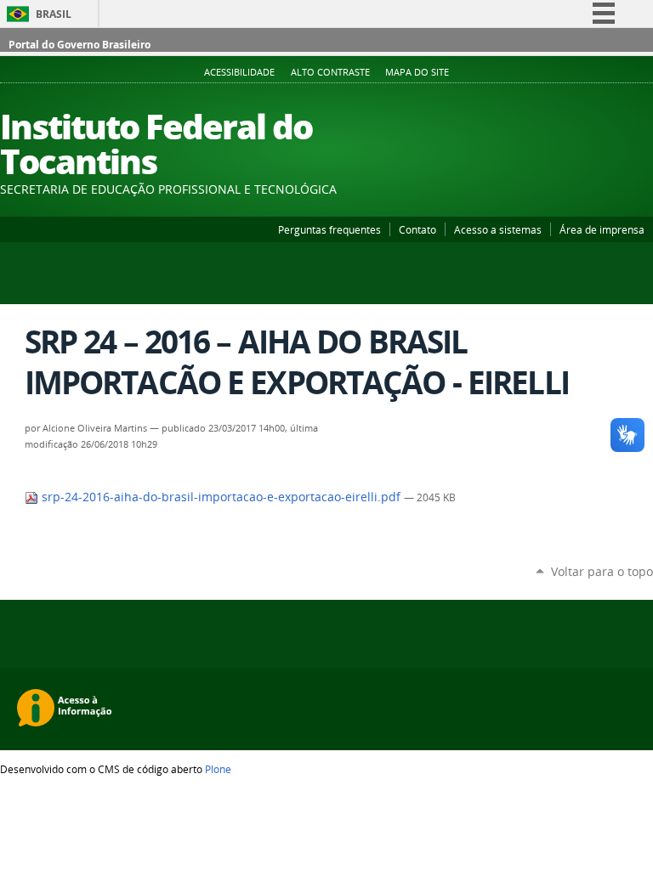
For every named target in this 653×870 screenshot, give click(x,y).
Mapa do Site (417, 72)
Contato (417, 229)
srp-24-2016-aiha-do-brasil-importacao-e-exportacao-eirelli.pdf (221, 497)
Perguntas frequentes (329, 229)
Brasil (53, 14)
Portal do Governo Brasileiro (79, 44)
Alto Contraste (330, 72)
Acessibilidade (239, 72)
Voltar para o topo (602, 571)
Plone (218, 769)
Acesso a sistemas (498, 229)
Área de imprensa (601, 229)
